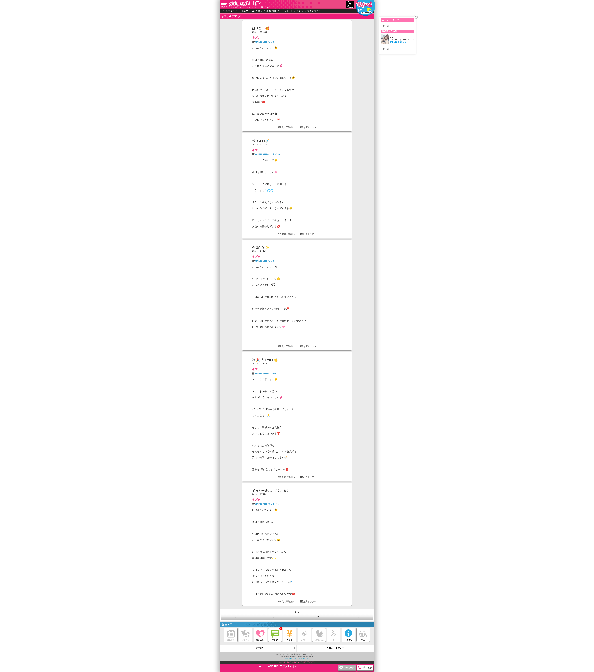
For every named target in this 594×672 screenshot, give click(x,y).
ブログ (275, 640)
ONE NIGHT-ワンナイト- (267, 42)
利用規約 (288, 658)
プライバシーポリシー (301, 658)
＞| (358, 617)
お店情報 (348, 640)
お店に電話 (367, 667)
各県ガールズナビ (335, 648)
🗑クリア (387, 26)
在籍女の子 (260, 640)
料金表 (289, 640)
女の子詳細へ (288, 127)
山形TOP (258, 648)
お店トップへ (309, 127)
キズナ (256, 37)
